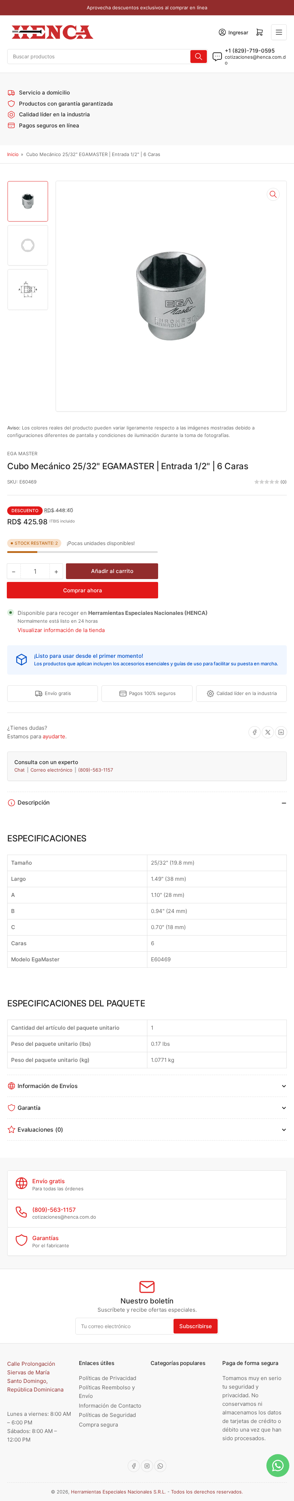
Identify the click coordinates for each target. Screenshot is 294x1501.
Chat (20, 770)
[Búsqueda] (199, 56)
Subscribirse (195, 1326)
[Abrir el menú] (279, 32)
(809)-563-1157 (95, 770)
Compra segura (98, 1424)
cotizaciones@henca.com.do (255, 59)
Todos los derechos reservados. (207, 1492)
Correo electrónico (52, 770)
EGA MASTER (22, 453)
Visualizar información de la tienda (61, 630)
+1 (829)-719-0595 (250, 50)
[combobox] (107, 56)
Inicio (13, 154)
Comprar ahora (82, 590)
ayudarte (54, 736)
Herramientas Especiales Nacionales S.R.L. (118, 1492)
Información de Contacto (110, 1405)
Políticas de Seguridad (107, 1415)
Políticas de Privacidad (107, 1378)
